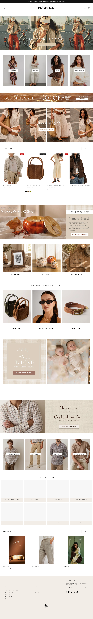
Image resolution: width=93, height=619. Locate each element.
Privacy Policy (8, 598)
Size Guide (7, 584)
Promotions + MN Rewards (40, 588)
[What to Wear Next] (76, 550)
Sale (83, 13)
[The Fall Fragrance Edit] (17, 550)
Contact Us (7, 582)
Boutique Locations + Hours (40, 582)
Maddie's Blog (37, 592)
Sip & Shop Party (37, 586)
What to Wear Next (68, 568)
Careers (35, 590)
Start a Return (8, 588)
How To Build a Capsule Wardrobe (42, 568)
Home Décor (45, 13)
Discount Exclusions (9, 592)
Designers (22, 13)
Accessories (33, 13)
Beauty (64, 13)
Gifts (77, 13)
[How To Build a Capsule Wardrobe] (46, 550)
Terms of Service (9, 596)
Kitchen (56, 13)
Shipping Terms (8, 594)
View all (86, 148)
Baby (71, 13)
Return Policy (8, 586)
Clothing (11, 13)
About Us (36, 580)
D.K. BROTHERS (37, 584)
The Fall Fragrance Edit (10, 568)
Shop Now (17, 277)
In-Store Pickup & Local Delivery (12, 590)
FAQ (6, 580)
